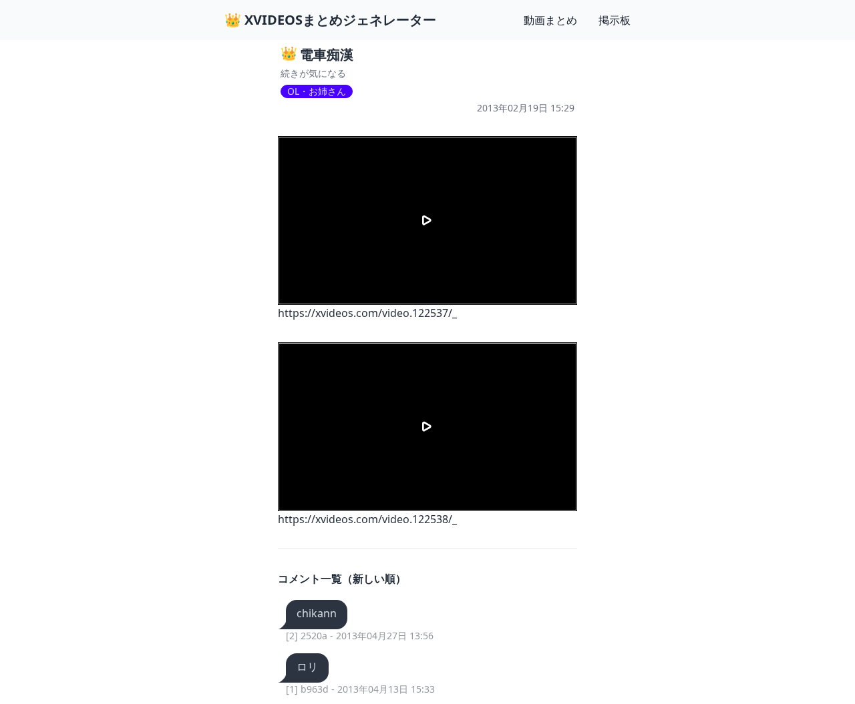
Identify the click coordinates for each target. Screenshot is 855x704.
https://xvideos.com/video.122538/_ (367, 519)
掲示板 (614, 20)
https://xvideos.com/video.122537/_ (367, 313)
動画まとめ (550, 20)
